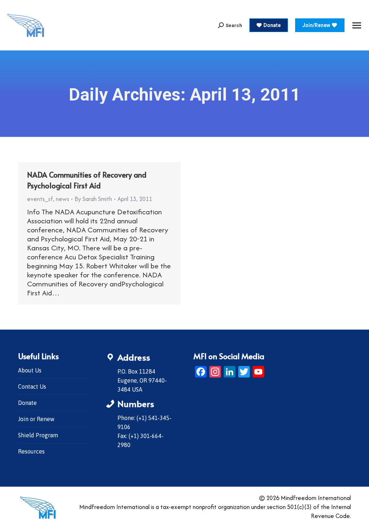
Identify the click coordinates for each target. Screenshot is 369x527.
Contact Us (32, 386)
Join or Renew (36, 419)
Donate (27, 402)
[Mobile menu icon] (357, 25)
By (93, 199)
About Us (29, 370)
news (62, 199)
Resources (31, 451)
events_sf (40, 199)
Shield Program (38, 435)
